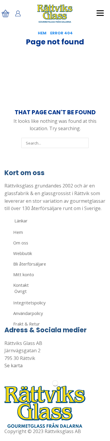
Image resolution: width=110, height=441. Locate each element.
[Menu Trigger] (100, 12)
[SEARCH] (83, 143)
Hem (42, 33)
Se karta (13, 365)
